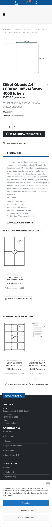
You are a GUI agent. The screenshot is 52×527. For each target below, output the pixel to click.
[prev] (43, 84)
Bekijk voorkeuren (26, 517)
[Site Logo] (39, 14)
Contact (8, 441)
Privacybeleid (31, 523)
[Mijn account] (16, 3)
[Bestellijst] (22, 2)
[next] (47, 84)
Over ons (8, 432)
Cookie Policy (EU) (12, 455)
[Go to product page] (14, 254)
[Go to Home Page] (3, 26)
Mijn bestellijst (10, 472)
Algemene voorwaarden (14, 446)
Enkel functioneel (26, 510)
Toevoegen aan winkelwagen (25, 134)
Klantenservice (10, 436)
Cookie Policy (20, 523)
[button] (48, 483)
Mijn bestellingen (11, 477)
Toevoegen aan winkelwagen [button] (19, 299)
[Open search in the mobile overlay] (36, 2)
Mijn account (9, 467)
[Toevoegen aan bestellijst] (20, 241)
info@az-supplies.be (10, 423)
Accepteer (26, 503)
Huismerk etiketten (18, 115)
